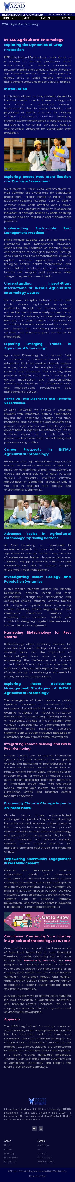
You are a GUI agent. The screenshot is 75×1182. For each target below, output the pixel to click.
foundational (22, 96)
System (45, 18)
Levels (25, 18)
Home (49, 14)
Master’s (48, 960)
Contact (67, 18)
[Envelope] (34, 1128)
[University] (41, 1128)
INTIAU (16, 1026)
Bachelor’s (32, 960)
